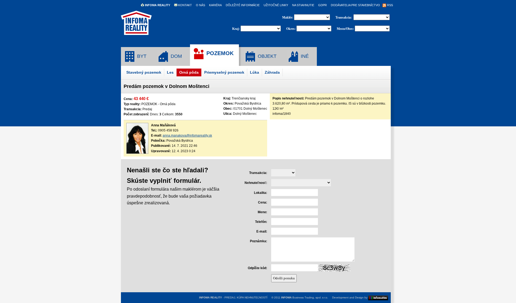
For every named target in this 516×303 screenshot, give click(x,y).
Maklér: (288, 17)
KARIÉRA (215, 5)
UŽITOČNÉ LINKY (276, 5)
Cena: (262, 202)
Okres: (291, 29)
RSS (389, 5)
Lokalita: (260, 193)
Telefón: (261, 222)
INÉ (304, 56)
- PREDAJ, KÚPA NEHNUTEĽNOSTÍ (233, 297)
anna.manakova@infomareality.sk (187, 135)
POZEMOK (219, 53)
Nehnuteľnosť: (256, 183)
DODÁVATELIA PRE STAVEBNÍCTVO (355, 5)
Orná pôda (189, 72)
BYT (141, 56)
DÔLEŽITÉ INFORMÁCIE (243, 5)
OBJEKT (266, 56)
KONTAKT (184, 5)
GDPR (322, 5)
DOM (175, 56)
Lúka (254, 72)
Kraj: (236, 29)
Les (170, 72)
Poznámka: (258, 241)
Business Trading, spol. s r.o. (304, 297)
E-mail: (261, 231)
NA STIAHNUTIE (303, 5)
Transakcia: (344, 17)
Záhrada (272, 72)
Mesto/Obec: (345, 29)
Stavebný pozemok (143, 72)
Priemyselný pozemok (224, 72)
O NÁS (200, 5)
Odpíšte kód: (257, 268)
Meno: (262, 212)
